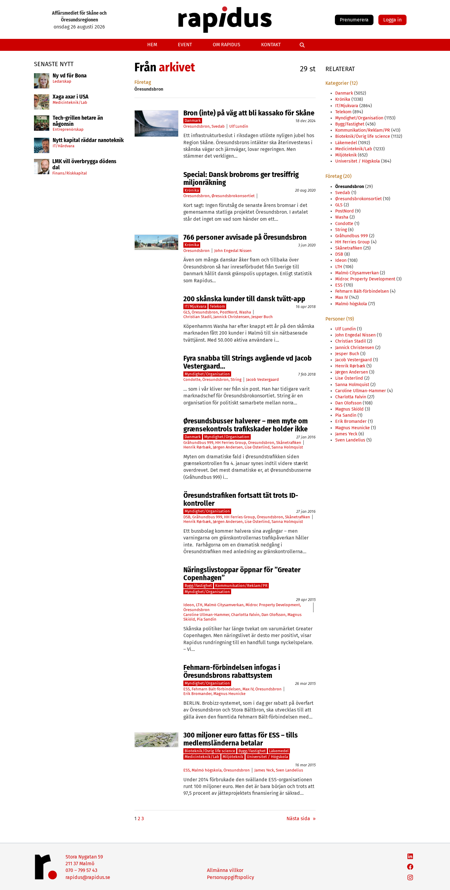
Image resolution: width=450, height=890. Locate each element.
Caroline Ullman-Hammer (206, 614)
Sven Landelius (289, 770)
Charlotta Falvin (245, 614)
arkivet (177, 67)
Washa (245, 312)
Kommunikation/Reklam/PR (241, 585)
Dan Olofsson (273, 614)
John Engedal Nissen (233, 250)
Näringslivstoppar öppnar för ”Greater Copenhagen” (242, 574)
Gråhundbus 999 (198, 442)
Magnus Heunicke (229, 693)
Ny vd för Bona (70, 76)
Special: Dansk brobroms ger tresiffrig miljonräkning (241, 179)
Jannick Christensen (231, 316)
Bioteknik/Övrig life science (210, 751)
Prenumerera (354, 20)
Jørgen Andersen (228, 447)
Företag (142, 82)
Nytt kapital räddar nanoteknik (88, 140)
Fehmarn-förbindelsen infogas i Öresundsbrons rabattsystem (231, 671)
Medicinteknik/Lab (70, 102)
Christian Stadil (197, 316)
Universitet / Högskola (267, 756)
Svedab (218, 126)
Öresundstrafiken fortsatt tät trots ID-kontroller (240, 499)
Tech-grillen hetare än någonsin (78, 121)
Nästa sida (301, 818)
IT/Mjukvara (195, 306)
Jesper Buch (262, 316)
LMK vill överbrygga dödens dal (84, 165)
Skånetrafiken (288, 442)
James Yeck (264, 770)
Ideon (188, 605)
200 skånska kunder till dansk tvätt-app (244, 299)
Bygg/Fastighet (198, 585)
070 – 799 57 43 (81, 870)
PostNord (228, 312)
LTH (199, 605)
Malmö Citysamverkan (224, 605)
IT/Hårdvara (63, 146)
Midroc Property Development (273, 605)
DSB (186, 517)
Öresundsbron (196, 126)
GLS (186, 312)
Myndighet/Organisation (207, 374)
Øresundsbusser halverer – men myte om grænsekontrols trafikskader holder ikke (245, 425)
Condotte (192, 379)
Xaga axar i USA (70, 97)
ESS (186, 689)
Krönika (192, 190)
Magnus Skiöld (349, 409)
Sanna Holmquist (287, 447)
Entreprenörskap (68, 129)
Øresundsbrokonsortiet (233, 195)
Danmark (193, 120)
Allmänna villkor (225, 870)
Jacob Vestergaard (262, 379)
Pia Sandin (206, 619)
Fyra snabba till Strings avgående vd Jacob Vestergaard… (247, 362)
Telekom (217, 306)
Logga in (392, 20)
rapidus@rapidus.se (88, 877)
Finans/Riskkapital (69, 173)
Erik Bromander (197, 693)
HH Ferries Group (230, 442)
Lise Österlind (257, 447)
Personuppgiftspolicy (230, 877)
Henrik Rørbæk (197, 447)
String (236, 379)
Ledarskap (62, 81)
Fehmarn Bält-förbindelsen (216, 689)
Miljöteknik (233, 756)
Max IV (247, 689)
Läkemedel (279, 751)
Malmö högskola (207, 770)
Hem (152, 44)
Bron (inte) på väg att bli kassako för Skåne (248, 113)
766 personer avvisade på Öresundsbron (245, 237)
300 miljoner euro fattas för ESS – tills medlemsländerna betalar (240, 739)
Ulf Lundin (238, 126)
